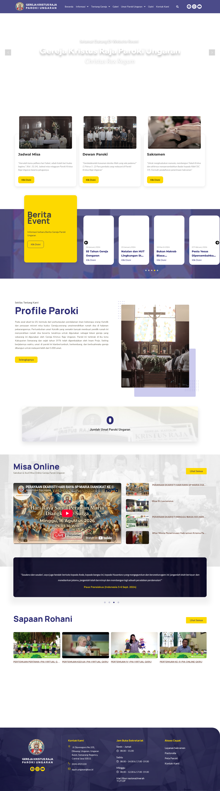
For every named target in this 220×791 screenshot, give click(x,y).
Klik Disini (26, 179)
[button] (82, 6)
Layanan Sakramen (175, 747)
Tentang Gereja (99, 6)
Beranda (69, 6)
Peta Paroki (171, 758)
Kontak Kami (162, 6)
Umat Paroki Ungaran (131, 6)
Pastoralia (170, 753)
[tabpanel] (110, 583)
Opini (150, 6)
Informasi (80, 6)
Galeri (116, 6)
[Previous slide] (86, 243)
